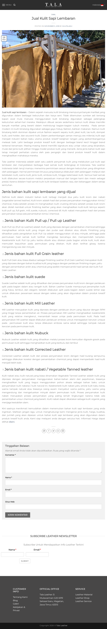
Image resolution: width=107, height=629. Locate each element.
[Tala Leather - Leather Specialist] (53, 5)
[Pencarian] (14, 4)
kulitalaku (67, 26)
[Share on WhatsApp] (44, 431)
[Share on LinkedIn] (63, 431)
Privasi (16, 610)
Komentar (10, 455)
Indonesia (97, 5)
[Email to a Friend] (58, 431)
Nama (8, 477)
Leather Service (83, 601)
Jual (53, 14)
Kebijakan (18, 607)
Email (8, 489)
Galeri (16, 604)
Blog (15, 600)
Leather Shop (82, 598)
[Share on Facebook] (49, 431)
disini (11, 422)
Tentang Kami (20, 597)
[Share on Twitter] (53, 431)
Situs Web (9, 502)
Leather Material (83, 594)
